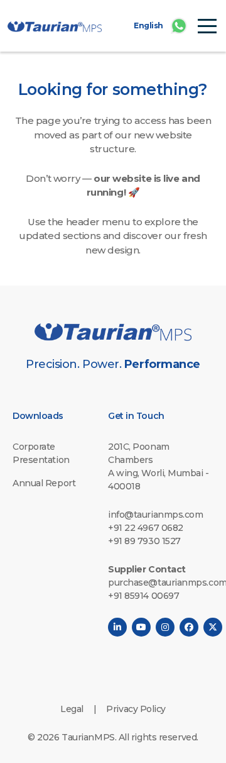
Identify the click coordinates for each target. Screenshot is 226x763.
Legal (71, 709)
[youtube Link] (141, 627)
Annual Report (44, 483)
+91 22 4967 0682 (145, 527)
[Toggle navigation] (207, 25)
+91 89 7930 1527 (144, 541)
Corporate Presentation (41, 453)
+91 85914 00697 (143, 595)
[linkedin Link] (117, 627)
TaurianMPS (88, 737)
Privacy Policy (136, 709)
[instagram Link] (165, 627)
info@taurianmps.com (155, 514)
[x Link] (212, 627)
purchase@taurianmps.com (160, 582)
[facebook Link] (189, 627)
